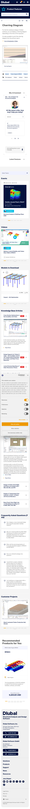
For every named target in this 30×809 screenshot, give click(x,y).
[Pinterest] (23, 781)
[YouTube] (7, 781)
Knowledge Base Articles (11, 311)
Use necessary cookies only (15, 432)
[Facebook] (10, 781)
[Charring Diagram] (15, 54)
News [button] (5, 771)
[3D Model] (3, 272)
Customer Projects (9, 597)
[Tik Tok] (4, 785)
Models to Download (10, 268)
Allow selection (15, 428)
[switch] (26, 404)
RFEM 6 (7, 652)
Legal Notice (6, 791)
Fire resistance (8, 77)
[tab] (9, 220)
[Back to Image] (7, 272)
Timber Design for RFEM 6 (16, 74)
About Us (5, 793)
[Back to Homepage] (5, 2)
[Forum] (4, 781)
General (7, 74)
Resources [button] (7, 774)
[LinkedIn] (14, 781)
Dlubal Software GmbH (11, 741)
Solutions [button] (6, 761)
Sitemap (5, 796)
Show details (22, 419)
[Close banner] (27, 375)
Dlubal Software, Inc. (10, 724)
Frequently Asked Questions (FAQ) (14, 516)
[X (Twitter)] (17, 781)
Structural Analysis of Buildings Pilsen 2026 (14, 215)
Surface (20, 77)
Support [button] (6, 767)
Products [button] (6, 764)
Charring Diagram (8, 66)
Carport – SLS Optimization (11, 297)
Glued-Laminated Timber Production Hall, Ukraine (15, 623)
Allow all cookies (15, 424)
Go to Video (8, 474)
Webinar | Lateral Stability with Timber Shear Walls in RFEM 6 (14, 252)
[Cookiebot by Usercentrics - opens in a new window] (19, 375)
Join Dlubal (7, 779)
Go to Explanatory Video (11, 41)
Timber (15, 77)
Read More (8, 347)
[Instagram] (20, 781)
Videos (4, 227)
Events (4, 179)
